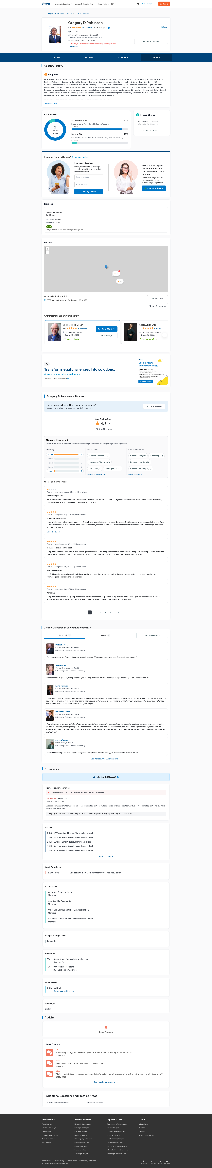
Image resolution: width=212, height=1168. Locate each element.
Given (105, 635)
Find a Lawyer (47, 1124)
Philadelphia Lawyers (82, 1143)
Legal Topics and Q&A (106, 4)
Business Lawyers (113, 1128)
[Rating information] (109, 28)
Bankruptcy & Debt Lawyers (117, 1124)
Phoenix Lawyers (81, 1146)
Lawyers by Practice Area (84, 4)
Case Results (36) (138, 455)
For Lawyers (46, 1143)
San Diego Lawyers (81, 1154)
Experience (123, 57)
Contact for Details (149, 130)
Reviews (89, 57)
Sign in (165, 4)
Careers (142, 1128)
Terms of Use (46, 1161)
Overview (55, 57)
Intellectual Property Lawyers (117, 1150)
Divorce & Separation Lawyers (117, 1146)
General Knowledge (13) (140, 468)
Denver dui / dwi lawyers (95, 1102)
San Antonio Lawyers (82, 1150)
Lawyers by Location (62, 4)
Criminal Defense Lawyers (116, 1131)
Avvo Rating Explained (147, 1135)
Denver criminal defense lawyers (57, 1102)
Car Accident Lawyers (115, 1143)
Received (64, 635)
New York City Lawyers (83, 1124)
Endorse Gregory (152, 635)
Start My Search (89, 191)
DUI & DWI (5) (94, 468)
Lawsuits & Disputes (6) (99, 462)
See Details (74, 46)
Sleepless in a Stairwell (64, 991)
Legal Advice (46, 1131)
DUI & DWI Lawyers (113, 1135)
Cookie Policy (72, 1161)
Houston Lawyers (81, 1135)
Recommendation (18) (139, 462)
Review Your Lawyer (49, 1128)
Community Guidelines (87, 1161)
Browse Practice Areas (50, 1135)
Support (142, 1131)
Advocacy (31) (156, 455)
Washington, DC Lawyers (84, 1139)
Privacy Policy (59, 1161)
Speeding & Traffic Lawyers (117, 1154)
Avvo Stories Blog (48, 1139)
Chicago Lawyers (81, 1131)
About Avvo (143, 1124)
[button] (106, 267)
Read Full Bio (51, 103)
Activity (156, 57)
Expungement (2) (112, 468)
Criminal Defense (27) (98, 455)
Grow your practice (149, 4)
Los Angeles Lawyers (82, 1128)
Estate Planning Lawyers (115, 1139)
